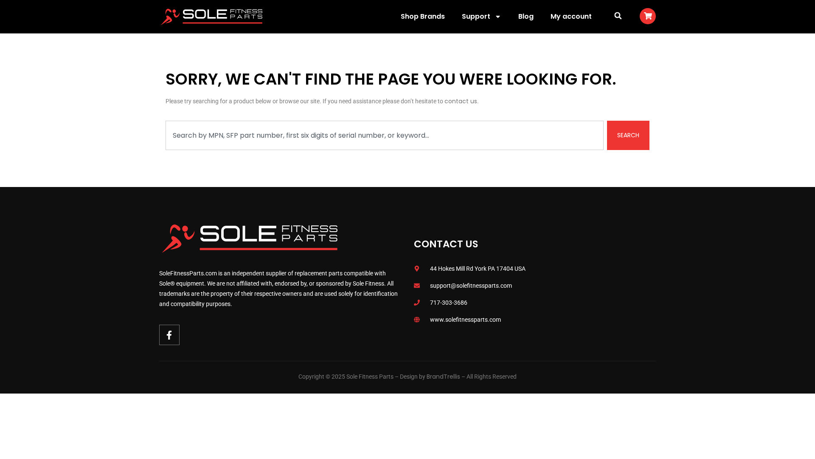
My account (571, 16)
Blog (526, 16)
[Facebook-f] (169, 335)
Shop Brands (423, 16)
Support (476, 16)
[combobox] (385, 135)
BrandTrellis (443, 376)
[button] (618, 15)
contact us (460, 101)
